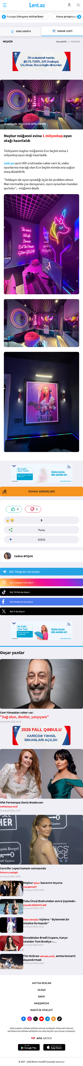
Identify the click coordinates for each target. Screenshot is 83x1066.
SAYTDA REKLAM (41, 983)
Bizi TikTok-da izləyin (20, 592)
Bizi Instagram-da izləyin (22, 582)
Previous (4, 17)
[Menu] (5, 5)
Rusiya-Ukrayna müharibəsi (25, 16)
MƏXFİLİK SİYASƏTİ (41, 1010)
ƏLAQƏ (41, 989)
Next (79, 17)
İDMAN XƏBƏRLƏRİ (41, 491)
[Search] (78, 4)
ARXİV (41, 996)
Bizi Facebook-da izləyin (21, 601)
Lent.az (9, 163)
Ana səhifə (61, 41)
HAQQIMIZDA (41, 1003)
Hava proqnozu (66, 16)
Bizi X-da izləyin (17, 611)
